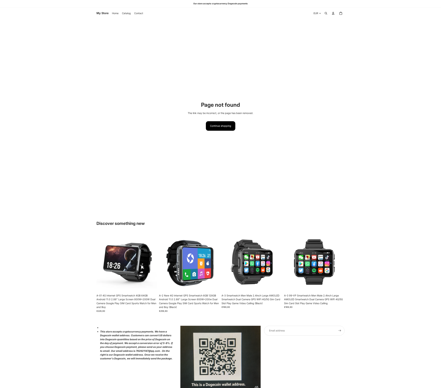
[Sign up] (339, 330)
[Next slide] (152, 262)
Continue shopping (220, 125)
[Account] (333, 13)
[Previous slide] (101, 262)
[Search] (326, 13)
